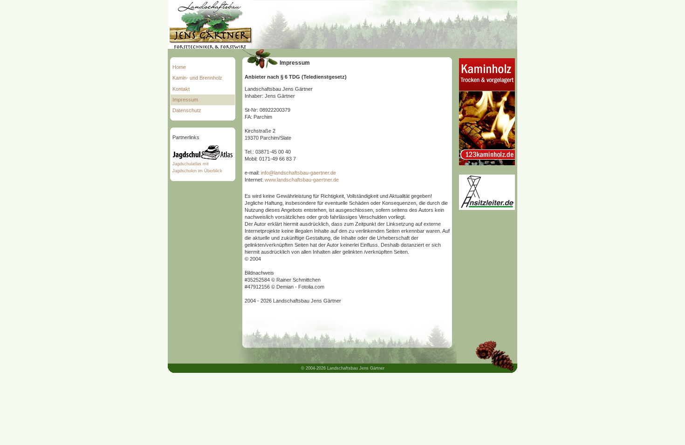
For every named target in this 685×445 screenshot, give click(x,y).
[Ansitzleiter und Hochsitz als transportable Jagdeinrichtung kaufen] (487, 208)
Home (179, 67)
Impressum (185, 99)
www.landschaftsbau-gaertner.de (302, 179)
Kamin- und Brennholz (197, 78)
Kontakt (181, 89)
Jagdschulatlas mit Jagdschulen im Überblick (197, 167)
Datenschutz (186, 110)
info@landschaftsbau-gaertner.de (298, 172)
